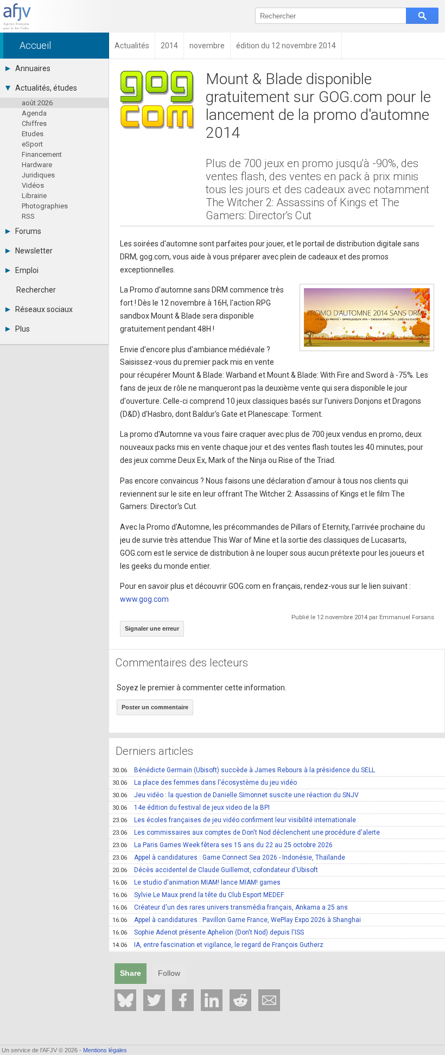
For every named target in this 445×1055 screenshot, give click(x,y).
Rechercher (36, 289)
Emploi (27, 270)
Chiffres (34, 123)
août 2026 (37, 103)
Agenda (34, 113)
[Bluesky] (125, 1000)
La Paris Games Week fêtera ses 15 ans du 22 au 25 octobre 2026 (222, 845)
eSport (32, 144)
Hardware (37, 165)
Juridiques (38, 175)
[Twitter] (154, 1000)
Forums (28, 231)
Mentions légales (105, 1050)
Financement (42, 154)
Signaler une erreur (152, 628)
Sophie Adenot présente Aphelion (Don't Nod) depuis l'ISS (208, 932)
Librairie (34, 196)
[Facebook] (183, 1000)
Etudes (32, 134)
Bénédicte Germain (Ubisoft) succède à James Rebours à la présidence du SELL (243, 770)
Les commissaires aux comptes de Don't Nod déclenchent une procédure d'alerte (246, 832)
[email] (269, 1000)
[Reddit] (240, 1000)
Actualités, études (46, 88)
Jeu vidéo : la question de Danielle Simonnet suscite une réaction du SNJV (235, 795)
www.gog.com (144, 599)
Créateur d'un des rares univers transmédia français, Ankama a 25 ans (230, 907)
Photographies (45, 206)
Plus (22, 329)
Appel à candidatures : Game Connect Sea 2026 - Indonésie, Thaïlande (228, 857)
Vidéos (33, 185)
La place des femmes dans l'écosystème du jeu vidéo (204, 782)
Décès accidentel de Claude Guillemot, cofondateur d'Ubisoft (215, 870)
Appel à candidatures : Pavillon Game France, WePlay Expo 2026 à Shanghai (236, 920)
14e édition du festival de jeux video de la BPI (191, 807)
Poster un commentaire (155, 707)
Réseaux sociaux (44, 309)
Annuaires (32, 68)
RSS (28, 216)
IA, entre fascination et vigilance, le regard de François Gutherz (217, 945)
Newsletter (34, 250)
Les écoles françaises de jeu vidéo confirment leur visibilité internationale (234, 820)
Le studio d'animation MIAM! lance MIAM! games (196, 882)
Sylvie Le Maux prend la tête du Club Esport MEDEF (198, 895)
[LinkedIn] (212, 1000)
